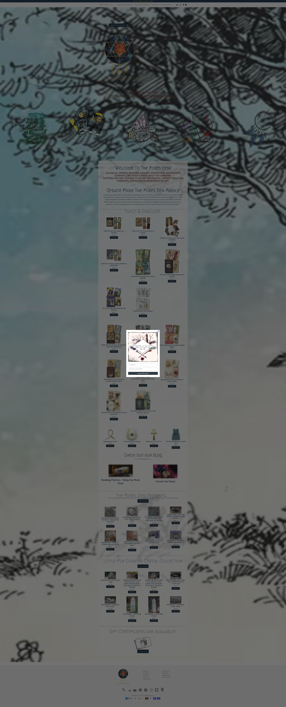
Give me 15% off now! (143, 373)
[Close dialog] (158, 331)
